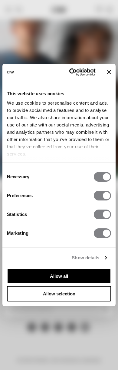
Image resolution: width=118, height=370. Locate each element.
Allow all (59, 276)
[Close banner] (109, 72)
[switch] (102, 195)
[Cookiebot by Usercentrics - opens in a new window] (72, 72)
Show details (85, 257)
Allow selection (59, 293)
